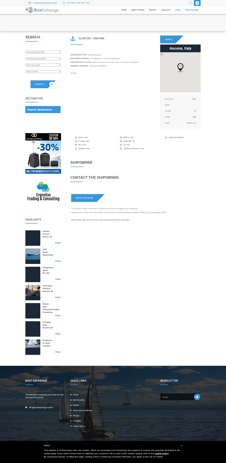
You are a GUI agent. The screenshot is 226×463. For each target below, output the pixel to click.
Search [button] (152, 10)
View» (58, 243)
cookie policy (162, 453)
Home (124, 10)
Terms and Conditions (82, 410)
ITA (68, 3)
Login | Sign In (79, 426)
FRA (78, 3)
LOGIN (177, 10)
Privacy (76, 415)
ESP (83, 3)
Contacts (166, 10)
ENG (73, 3)
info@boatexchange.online (45, 3)
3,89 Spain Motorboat (48, 252)
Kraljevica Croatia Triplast (48, 343)
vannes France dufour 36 (47, 234)
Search (76, 405)
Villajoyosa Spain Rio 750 (48, 270)
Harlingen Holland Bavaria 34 (48, 288)
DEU (88, 3)
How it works (137, 10)
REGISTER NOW (191, 10)
